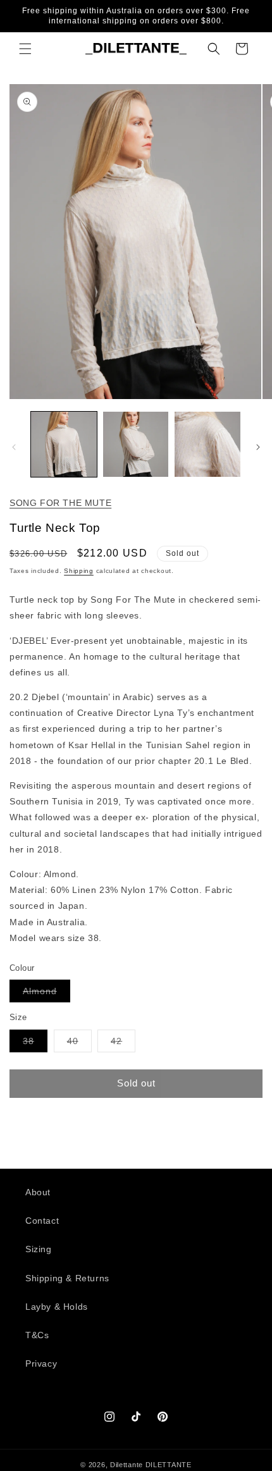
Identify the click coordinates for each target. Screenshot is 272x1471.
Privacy (41, 1363)
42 (123, 1043)
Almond (46, 993)
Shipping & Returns (67, 1278)
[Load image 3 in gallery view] (207, 444)
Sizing (38, 1249)
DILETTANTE (168, 1464)
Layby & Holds (56, 1307)
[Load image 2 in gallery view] (136, 444)
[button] (25, 49)
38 (35, 1043)
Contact (42, 1221)
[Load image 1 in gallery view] (64, 444)
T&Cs (37, 1335)
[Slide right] (258, 447)
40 (79, 1043)
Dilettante (126, 1464)
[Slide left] (14, 447)
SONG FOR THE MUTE (60, 503)
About (38, 1192)
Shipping (79, 570)
